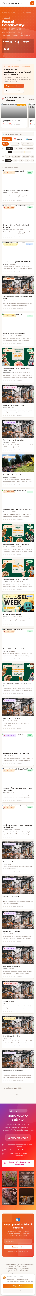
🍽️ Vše (5, 144)
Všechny (8, 160)
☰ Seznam (6, 139)
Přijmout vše (18, 1286)
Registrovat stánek (14, 86)
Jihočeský (26, 156)
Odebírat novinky (18, 1247)
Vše (10, 152)
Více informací (29, 1281)
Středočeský (16, 156)
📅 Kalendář (18, 139)
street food (15, 144)
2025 (20, 160)
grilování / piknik (27, 144)
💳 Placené (27, 152)
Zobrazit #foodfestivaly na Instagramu (19, 1163)
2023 (32, 160)
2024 (26, 160)
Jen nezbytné (18, 1291)
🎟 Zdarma (17, 152)
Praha (8, 156)
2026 (15, 160)
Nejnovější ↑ (29, 148)
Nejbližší (9, 148)
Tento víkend (18, 148)
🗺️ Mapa (29, 139)
